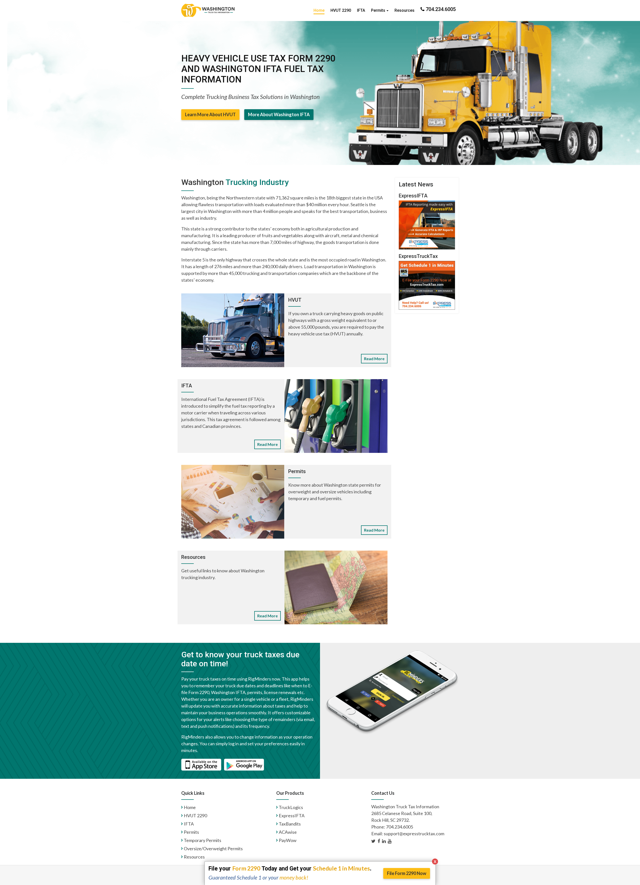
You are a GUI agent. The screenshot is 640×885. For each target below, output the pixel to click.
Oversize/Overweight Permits (213, 848)
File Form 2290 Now (406, 873)
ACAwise (288, 832)
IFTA (361, 10)
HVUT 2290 (340, 10)
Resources (404, 10)
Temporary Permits (202, 840)
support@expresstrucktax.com (414, 833)
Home (319, 10)
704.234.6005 (440, 9)
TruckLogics (291, 807)
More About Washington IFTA (279, 114)
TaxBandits (290, 824)
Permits (378, 10)
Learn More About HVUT (210, 114)
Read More (374, 358)
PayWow (287, 840)
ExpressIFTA (291, 815)
